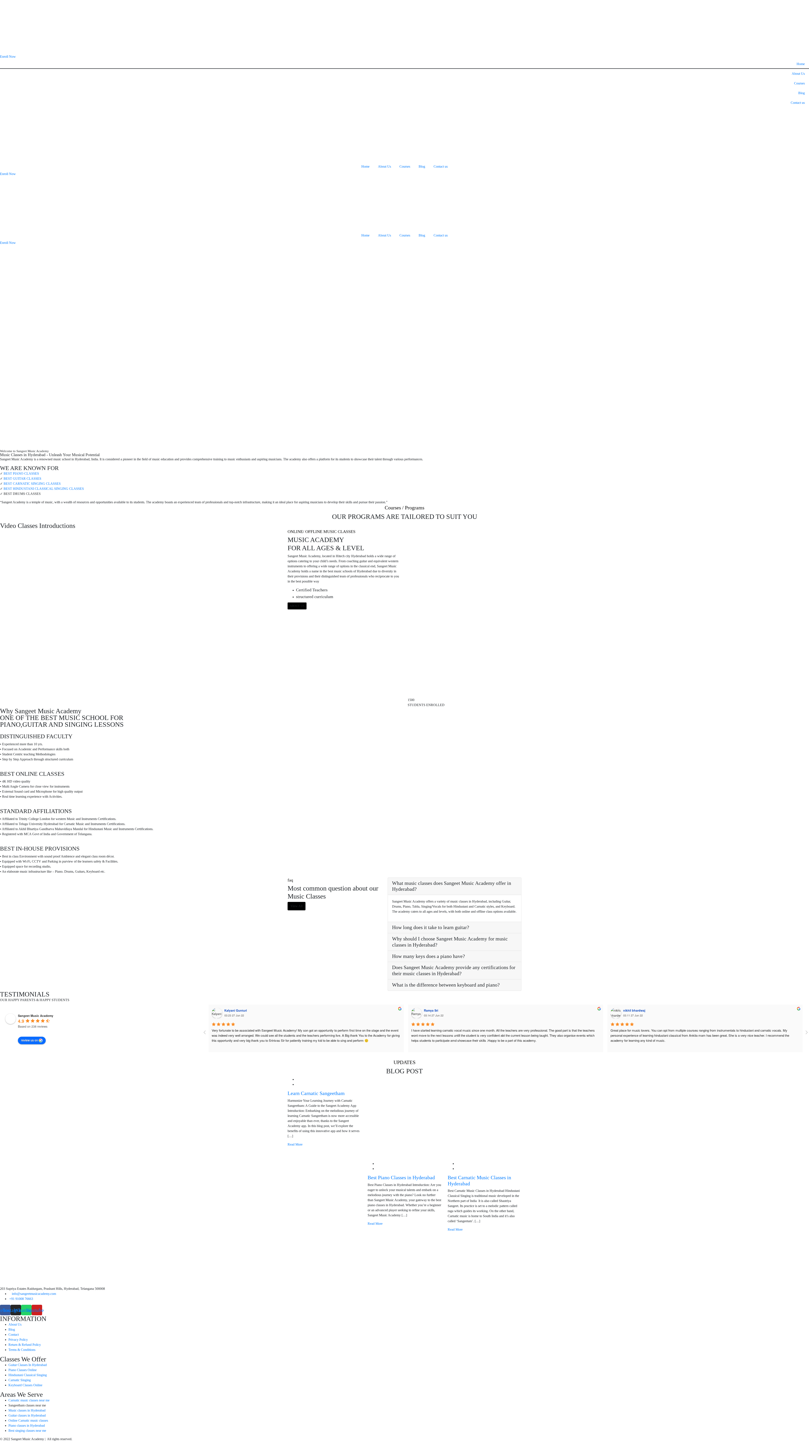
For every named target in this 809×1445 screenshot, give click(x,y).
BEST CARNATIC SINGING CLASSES (32, 483)
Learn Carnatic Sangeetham (316, 1093)
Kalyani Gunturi (235, 1010)
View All (297, 906)
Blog (801, 93)
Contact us (798, 102)
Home (801, 64)
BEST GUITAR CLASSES (22, 478)
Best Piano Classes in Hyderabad (401, 1177)
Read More (295, 1144)
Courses (799, 83)
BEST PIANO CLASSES (21, 473)
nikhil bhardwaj (634, 1010)
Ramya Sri (431, 1010)
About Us (798, 73)
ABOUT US (297, 606)
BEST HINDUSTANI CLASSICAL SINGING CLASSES (44, 488)
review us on (29, 1040)
